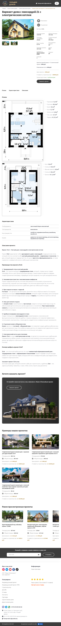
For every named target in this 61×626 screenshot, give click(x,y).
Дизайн (4, 590)
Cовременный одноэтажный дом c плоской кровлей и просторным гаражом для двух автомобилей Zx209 (15, 486)
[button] (18, 29)
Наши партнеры (35, 569)
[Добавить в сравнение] (18, 446)
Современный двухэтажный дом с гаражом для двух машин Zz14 (15, 452)
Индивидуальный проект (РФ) (10, 585)
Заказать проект (44, 81)
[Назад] (2, 524)
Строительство (6, 587)
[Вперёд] (58, 524)
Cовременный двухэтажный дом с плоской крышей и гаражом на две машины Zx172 (45, 452)
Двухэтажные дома (40, 53)
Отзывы (4, 592)
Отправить (48, 555)
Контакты (5, 595)
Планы (4, 90)
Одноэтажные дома (8, 600)
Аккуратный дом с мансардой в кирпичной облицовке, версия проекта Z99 (37, 526)
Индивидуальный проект (9, 582)
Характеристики (14, 90)
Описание (25, 90)
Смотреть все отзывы (37, 585)
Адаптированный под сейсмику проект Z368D (12, 525)
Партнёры (5, 597)
